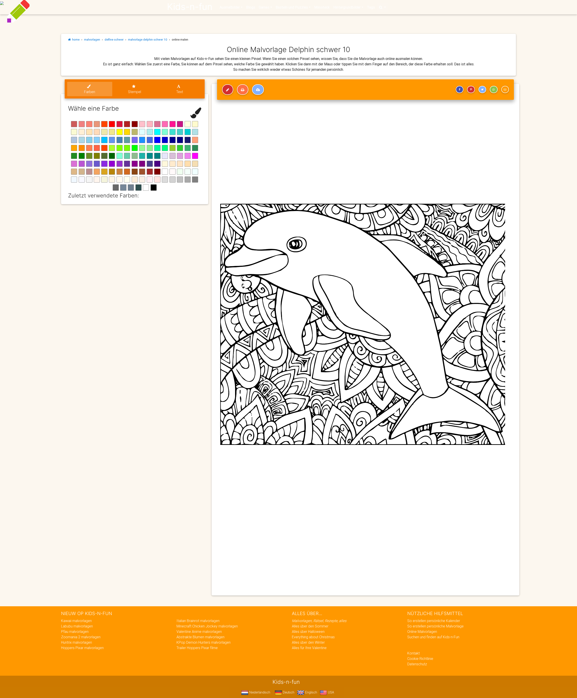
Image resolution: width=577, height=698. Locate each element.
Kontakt (413, 653)
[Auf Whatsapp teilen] (493, 89)
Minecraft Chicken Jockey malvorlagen (207, 626)
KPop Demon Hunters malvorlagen (203, 642)
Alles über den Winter (308, 642)
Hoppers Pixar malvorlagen (82, 647)
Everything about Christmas (313, 637)
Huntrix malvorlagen (76, 642)
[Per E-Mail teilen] (505, 89)
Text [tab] (179, 91)
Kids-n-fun (189, 7)
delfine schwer (114, 39)
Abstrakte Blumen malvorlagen (200, 637)
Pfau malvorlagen (75, 631)
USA (330, 692)
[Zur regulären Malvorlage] (227, 89)
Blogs (250, 7)
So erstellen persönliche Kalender (433, 620)
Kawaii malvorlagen (76, 620)
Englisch (310, 692)
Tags (371, 7)
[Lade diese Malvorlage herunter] (258, 89)
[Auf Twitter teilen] (482, 89)
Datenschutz (417, 664)
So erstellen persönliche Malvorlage (435, 626)
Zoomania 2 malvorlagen (81, 637)
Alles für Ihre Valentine (309, 647)
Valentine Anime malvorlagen (199, 631)
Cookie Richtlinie (420, 658)
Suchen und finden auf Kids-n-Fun (433, 637)
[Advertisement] (351, 559)
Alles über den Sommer (310, 626)
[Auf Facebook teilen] (459, 89)
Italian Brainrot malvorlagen (198, 620)
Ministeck (322, 7)
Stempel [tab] (134, 91)
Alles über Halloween (308, 631)
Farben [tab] (89, 91)
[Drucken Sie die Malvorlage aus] (242, 89)
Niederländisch (259, 692)
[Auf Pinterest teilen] (471, 89)
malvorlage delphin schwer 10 (147, 39)
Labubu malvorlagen (77, 626)
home (75, 39)
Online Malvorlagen (422, 631)
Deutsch (288, 692)
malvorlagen (92, 39)
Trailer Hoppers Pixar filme (197, 647)
